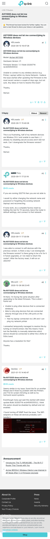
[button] (4, 3)
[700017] (7, 174)
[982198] (7, 44)
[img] (38, 102)
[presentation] (6, 44)
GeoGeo (14, 369)
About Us (6, 494)
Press (36, 494)
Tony (19, 173)
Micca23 (14, 282)
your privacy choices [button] (10, 530)
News (36, 499)
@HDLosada (8, 188)
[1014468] (7, 283)
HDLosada (15, 42)
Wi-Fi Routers (8, 10)
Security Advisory (41, 506)
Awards (37, 502)
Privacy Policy (7, 506)
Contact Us (6, 502)
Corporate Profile (9, 499)
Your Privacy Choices (10, 509)
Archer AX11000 (16, 57)
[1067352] (7, 370)
